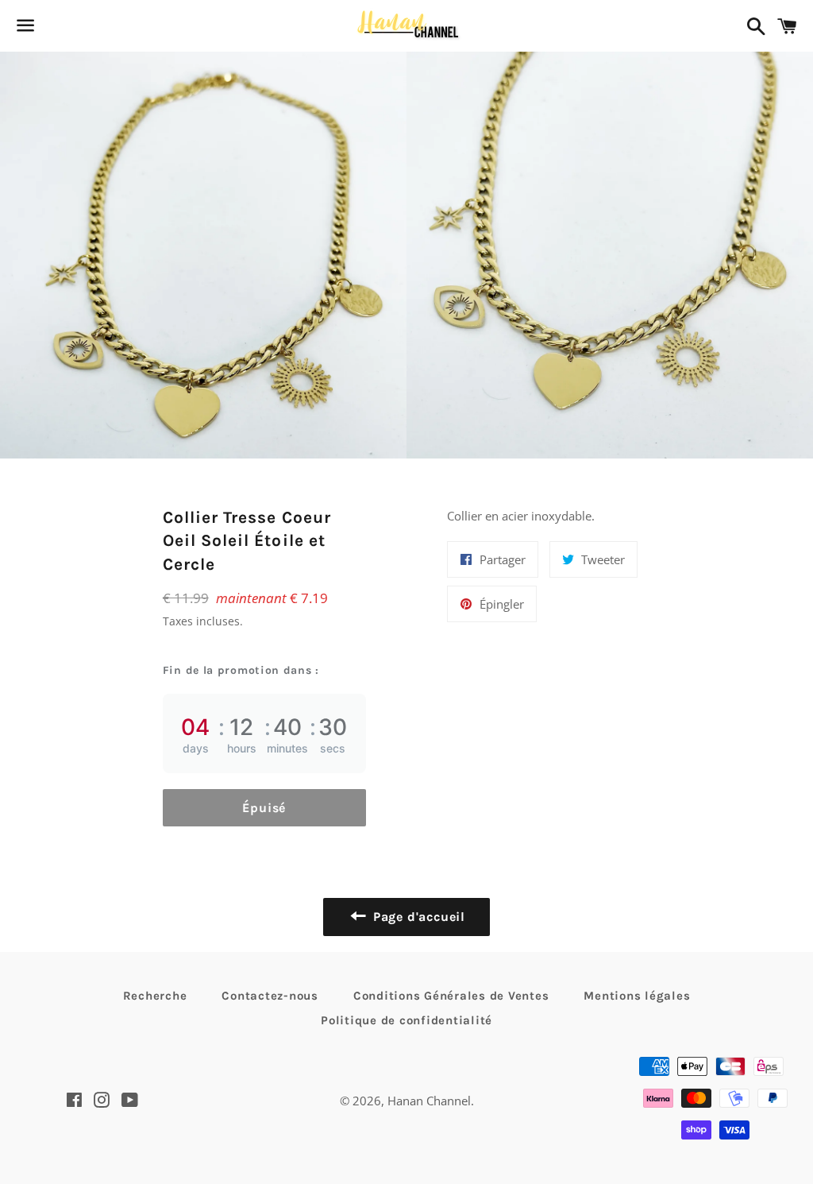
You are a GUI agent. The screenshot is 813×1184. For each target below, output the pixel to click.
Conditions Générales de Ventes (451, 996)
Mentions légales (637, 996)
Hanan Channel (429, 1101)
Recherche (155, 996)
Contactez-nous (270, 996)
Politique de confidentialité (406, 1020)
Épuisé (264, 807)
